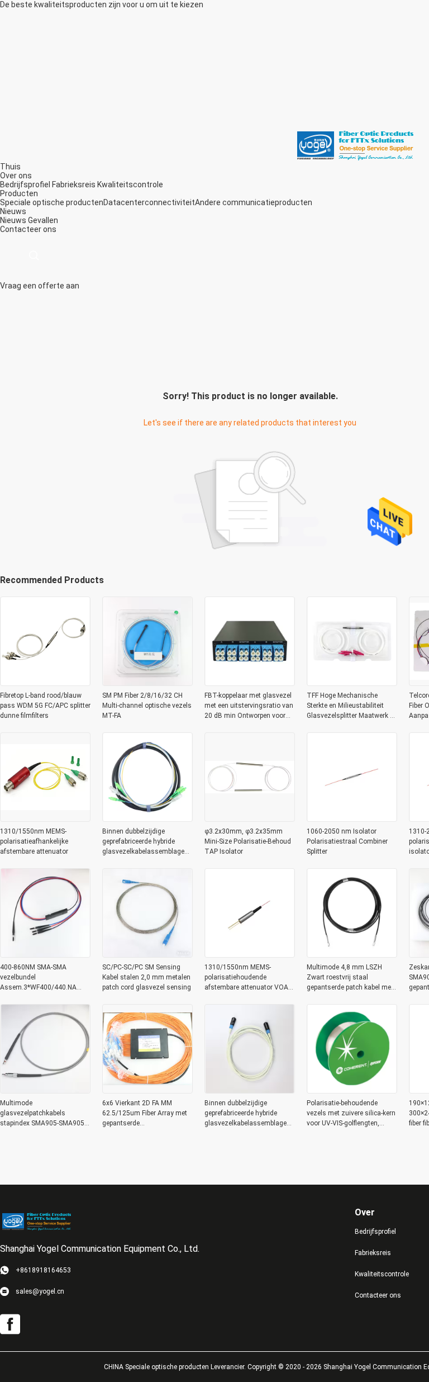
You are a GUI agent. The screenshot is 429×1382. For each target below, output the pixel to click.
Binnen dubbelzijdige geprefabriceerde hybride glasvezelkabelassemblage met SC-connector (143, 841)
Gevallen (43, 220)
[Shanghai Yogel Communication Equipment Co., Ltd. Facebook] (10, 1324)
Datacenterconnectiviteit (149, 202)
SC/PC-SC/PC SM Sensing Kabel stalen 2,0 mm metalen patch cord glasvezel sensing (146, 977)
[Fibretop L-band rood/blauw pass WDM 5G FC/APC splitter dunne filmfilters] (45, 682)
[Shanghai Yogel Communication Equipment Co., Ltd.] (354, 144)
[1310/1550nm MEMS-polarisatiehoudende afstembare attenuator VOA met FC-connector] (249, 954)
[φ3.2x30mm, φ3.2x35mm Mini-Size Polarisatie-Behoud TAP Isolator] (249, 818)
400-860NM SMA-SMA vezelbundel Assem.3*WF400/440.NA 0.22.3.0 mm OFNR (38, 977)
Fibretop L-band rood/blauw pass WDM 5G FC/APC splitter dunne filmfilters (45, 706)
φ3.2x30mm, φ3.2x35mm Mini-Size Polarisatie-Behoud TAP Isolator (247, 841)
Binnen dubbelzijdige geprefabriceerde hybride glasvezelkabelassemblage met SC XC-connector (245, 1113)
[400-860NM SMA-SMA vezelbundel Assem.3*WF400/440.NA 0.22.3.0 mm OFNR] (45, 954)
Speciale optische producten (51, 202)
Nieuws (13, 220)
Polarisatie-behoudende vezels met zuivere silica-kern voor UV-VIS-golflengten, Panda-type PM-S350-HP (351, 1113)
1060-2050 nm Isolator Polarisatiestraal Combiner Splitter (347, 841)
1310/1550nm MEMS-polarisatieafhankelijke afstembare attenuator (34, 841)
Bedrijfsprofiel (25, 184)
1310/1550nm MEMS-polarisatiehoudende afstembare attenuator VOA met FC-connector (246, 977)
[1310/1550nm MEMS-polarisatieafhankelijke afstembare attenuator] (45, 818)
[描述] (34, 256)
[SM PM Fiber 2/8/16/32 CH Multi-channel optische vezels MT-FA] (147, 682)
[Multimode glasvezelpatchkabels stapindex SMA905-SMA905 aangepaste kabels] (45, 1090)
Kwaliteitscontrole (130, 184)
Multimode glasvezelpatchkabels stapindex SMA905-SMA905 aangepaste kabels (42, 1113)
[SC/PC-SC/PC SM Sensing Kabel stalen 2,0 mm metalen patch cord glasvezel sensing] (147, 954)
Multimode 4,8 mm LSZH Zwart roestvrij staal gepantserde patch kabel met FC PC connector (350, 977)
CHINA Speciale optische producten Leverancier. (175, 1367)
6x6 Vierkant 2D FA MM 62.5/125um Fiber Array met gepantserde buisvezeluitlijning (144, 1113)
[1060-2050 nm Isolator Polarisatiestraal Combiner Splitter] (352, 818)
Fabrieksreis (74, 184)
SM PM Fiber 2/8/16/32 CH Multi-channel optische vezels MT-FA (147, 706)
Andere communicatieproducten (253, 202)
